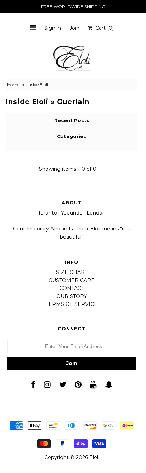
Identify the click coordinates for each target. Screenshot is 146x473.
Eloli (94, 457)
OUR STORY (71, 296)
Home (13, 84)
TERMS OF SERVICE (71, 304)
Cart (103, 28)
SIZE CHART (72, 272)
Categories (71, 136)
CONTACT (71, 288)
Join (74, 28)
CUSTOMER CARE (72, 280)
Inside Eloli (27, 102)
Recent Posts (71, 120)
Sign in (52, 28)
